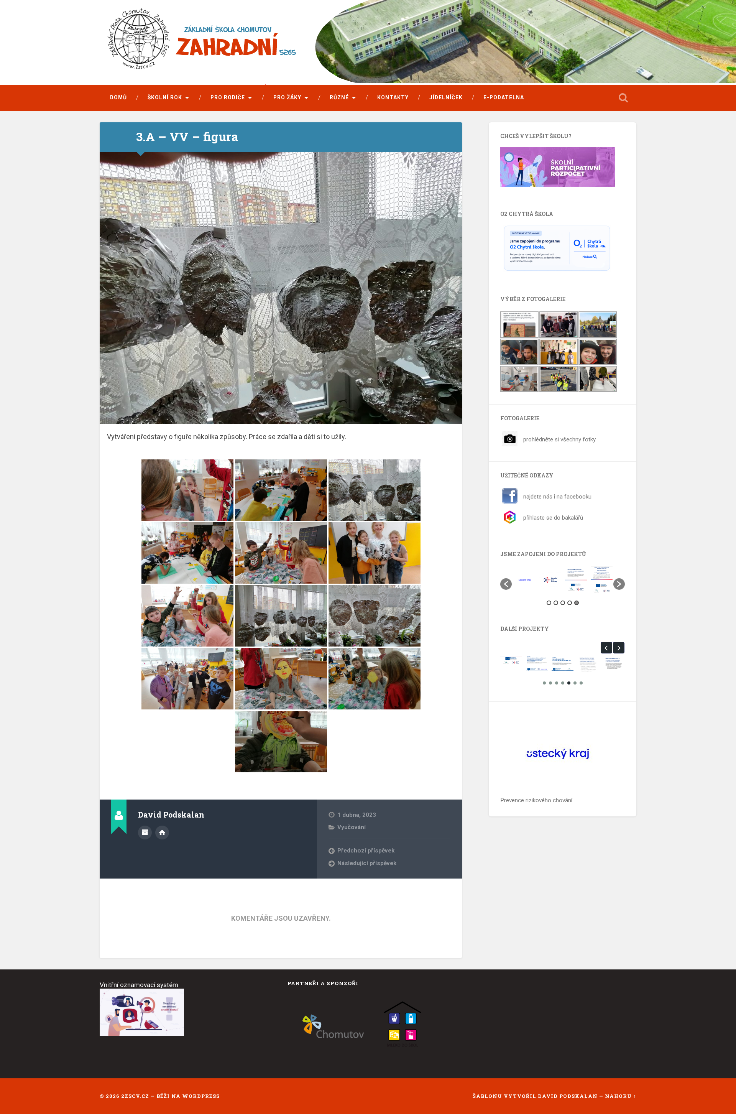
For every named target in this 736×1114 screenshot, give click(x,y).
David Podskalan (568, 1096)
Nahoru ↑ (620, 1096)
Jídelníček (446, 97)
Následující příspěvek (366, 863)
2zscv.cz (135, 1096)
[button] (506, 584)
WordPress (201, 1096)
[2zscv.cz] (259, 43)
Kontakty (393, 97)
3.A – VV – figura (187, 136)
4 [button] (569, 603)
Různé (339, 97)
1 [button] (549, 603)
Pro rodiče (227, 97)
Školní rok (165, 97)
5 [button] (576, 603)
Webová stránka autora (162, 832)
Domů (118, 97)
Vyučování (351, 827)
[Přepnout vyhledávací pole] (623, 98)
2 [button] (556, 603)
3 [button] (562, 603)
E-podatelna (503, 97)
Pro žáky (287, 97)
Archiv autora (145, 832)
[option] (525, 579)
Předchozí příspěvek (365, 850)
